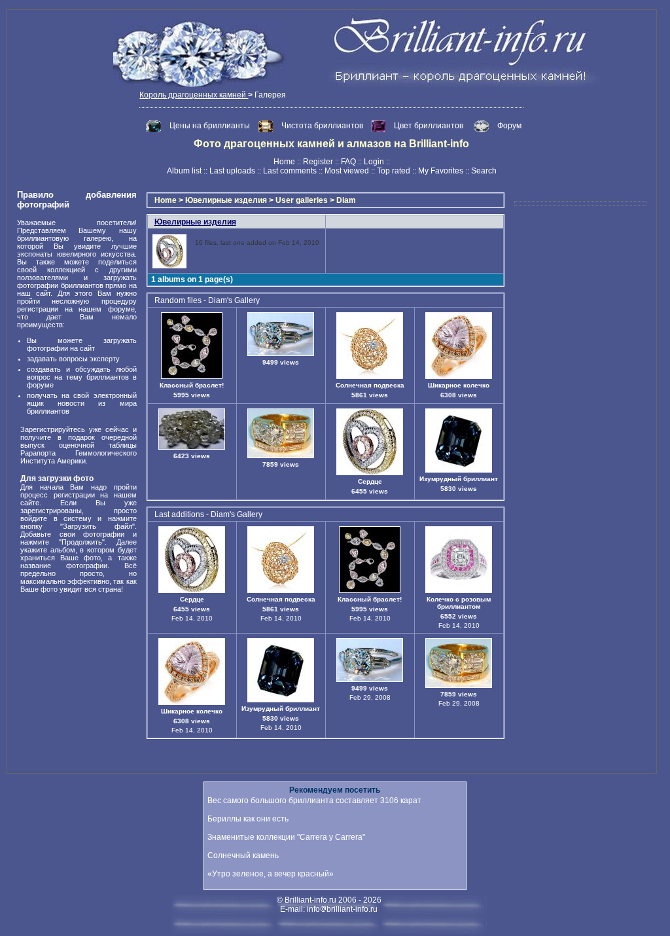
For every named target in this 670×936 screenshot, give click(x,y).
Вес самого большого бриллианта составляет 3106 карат (314, 800)
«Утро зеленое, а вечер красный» (270, 873)
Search (484, 170)
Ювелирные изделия (226, 200)
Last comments (290, 170)
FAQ (348, 161)
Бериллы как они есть (248, 818)
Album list (184, 170)
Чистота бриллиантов (323, 125)
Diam (346, 200)
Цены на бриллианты (210, 125)
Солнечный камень (243, 855)
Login (374, 161)
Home (284, 161)
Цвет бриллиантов (428, 125)
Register (318, 161)
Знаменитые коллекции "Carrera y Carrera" (286, 837)
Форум (509, 125)
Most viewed (347, 170)
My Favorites (440, 170)
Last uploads (232, 170)
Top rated (393, 170)
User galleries (301, 200)
